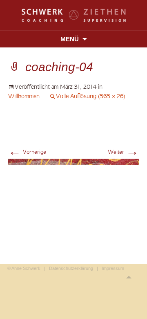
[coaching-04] (73, 161)
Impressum (113, 268)
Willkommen (24, 96)
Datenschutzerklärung (71, 268)
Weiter (123, 151)
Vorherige (27, 151)
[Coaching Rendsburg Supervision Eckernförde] (73, 14)
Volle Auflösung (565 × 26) (90, 96)
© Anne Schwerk (23, 268)
